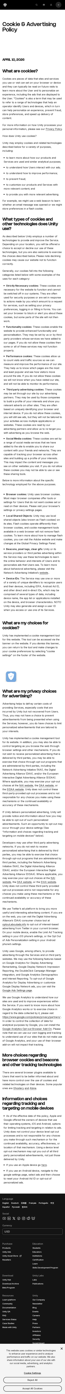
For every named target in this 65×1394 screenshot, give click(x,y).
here (44, 1164)
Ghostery (18, 1088)
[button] (32, 1294)
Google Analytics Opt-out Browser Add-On (27, 1028)
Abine (33, 1088)
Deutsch (15, 1203)
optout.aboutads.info (14, 924)
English (5, 1203)
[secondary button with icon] (58, 5)
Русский (16, 1207)
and (27, 1088)
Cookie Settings (32, 1373)
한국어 (24, 1207)
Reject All (32, 1380)
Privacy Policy (54, 128)
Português (43, 1203)
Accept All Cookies (33, 1388)
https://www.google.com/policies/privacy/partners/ (31, 1017)
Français (32, 1203)
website (43, 572)
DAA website (46, 785)
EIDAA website (15, 789)
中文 (52, 1203)
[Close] (61, 1348)
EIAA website (48, 882)
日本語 (23, 1203)
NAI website (26, 785)
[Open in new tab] (20, 1256)
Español (6, 1207)
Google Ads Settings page (17, 990)
